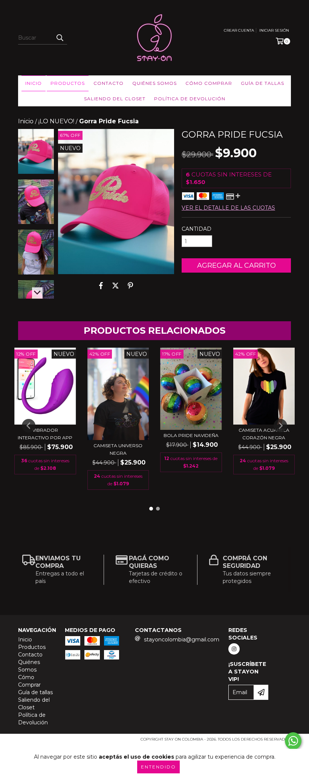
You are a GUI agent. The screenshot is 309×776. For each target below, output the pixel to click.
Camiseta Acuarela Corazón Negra (264, 433)
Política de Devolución (189, 98)
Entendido (158, 767)
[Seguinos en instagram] (234, 649)
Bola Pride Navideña (191, 435)
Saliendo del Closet (114, 98)
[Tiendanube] (51, 741)
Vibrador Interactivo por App (45, 433)
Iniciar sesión (274, 30)
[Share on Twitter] (115, 285)
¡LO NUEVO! (56, 121)
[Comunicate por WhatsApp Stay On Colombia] (293, 741)
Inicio (33, 83)
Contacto (108, 83)
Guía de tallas (262, 83)
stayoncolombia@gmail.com (181, 639)
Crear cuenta (239, 30)
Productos (67, 83)
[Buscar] (59, 37)
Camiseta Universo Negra (117, 449)
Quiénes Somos (154, 83)
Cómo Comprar (208, 83)
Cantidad (196, 228)
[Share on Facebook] (101, 285)
